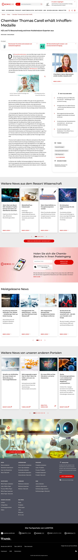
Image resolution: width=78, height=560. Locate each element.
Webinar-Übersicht (23, 488)
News (19, 502)
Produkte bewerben (41, 472)
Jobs (19, 510)
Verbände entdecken (23, 470)
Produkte (20, 505)
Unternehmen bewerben (24, 472)
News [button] (3, 10)
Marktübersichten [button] (28, 10)
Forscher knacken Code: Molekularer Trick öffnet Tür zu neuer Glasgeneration (65, 130)
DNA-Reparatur (33, 68)
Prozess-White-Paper (6, 488)
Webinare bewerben (23, 486)
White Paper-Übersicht (7, 493)
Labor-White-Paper (6, 486)
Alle (17, 4)
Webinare (20, 512)
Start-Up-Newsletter (6, 470)
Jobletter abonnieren (41, 486)
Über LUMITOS (18, 546)
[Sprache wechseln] (75, 10)
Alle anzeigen (60, 157)
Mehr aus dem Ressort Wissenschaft (38, 241)
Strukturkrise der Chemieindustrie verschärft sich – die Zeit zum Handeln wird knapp (66, 123)
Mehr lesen (37, 276)
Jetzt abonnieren (66, 476)
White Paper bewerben (7, 491)
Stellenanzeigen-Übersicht (43, 491)
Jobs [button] (44, 10)
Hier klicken (45, 267)
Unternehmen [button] (10, 10)
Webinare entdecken (23, 484)
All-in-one (21, 515)
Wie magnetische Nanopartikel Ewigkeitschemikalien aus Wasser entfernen (66, 115)
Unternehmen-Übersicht (24, 475)
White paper (21, 507)
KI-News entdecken (15, 452)
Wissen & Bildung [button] (52, 10)
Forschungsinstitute (6, 507)
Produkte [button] (18, 10)
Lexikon (3, 502)
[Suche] (41, 4)
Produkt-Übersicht (40, 475)
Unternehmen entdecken (24, 465)
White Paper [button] (38, 10)
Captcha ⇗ (49, 269)
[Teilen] (72, 10)
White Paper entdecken (7, 484)
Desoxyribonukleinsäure (20, 54)
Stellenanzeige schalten (42, 488)
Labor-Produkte (40, 467)
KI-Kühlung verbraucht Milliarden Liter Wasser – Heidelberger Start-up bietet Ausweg (66, 99)
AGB (11, 551)
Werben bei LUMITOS (6, 546)
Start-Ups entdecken (23, 467)
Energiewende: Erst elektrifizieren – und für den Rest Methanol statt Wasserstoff (66, 107)
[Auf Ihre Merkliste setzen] (69, 10)
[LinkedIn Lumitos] (76, 551)
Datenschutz (17, 551)
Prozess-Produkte (40, 470)
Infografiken (4, 505)
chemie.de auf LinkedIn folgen (67, 480)
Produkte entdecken (41, 465)
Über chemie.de (28, 546)
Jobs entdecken (40, 484)
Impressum (4, 551)
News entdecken (5, 465)
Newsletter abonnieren (64, 262)
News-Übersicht (5, 472)
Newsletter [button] (62, 10)
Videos (2, 510)
